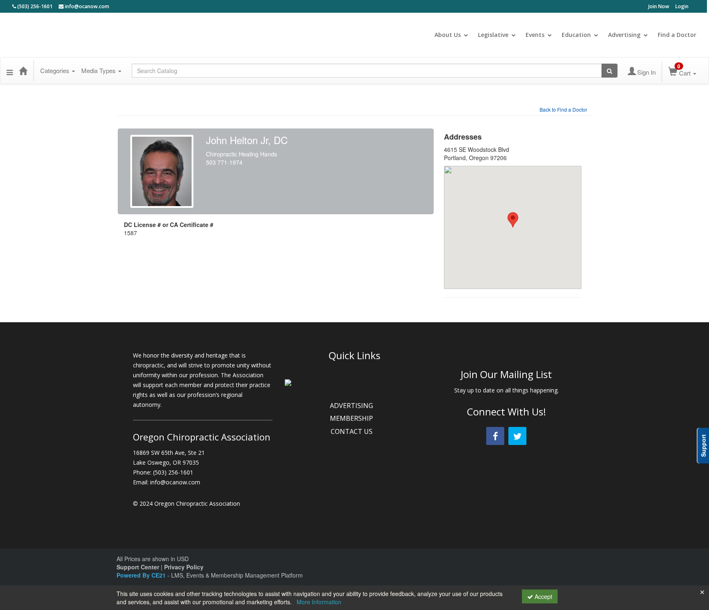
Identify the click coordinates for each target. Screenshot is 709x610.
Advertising (624, 35)
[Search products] (610, 71)
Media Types (99, 70)
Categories (55, 70)
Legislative (493, 35)
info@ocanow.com (86, 6)
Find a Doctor (677, 35)
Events (535, 35)
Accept (542, 596)
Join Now (658, 6)
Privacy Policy (184, 567)
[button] (9, 70)
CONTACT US (352, 431)
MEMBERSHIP (352, 418)
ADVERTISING (352, 405)
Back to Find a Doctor (563, 109)
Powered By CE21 (142, 575)
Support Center (138, 567)
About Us (448, 35)
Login (681, 6)
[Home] (23, 70)
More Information (319, 602)
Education (576, 35)
